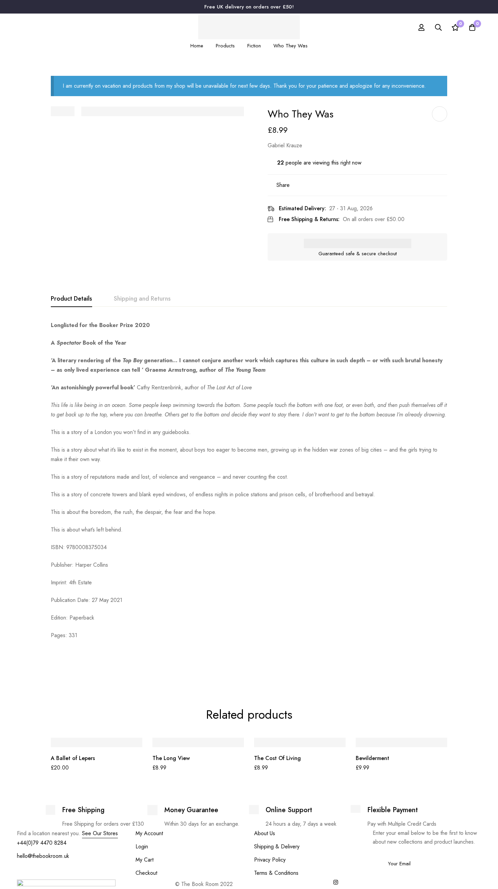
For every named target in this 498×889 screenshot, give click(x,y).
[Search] (438, 27)
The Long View (171, 758)
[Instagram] (335, 882)
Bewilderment (372, 758)
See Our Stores (100, 833)
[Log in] (421, 27)
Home (196, 45)
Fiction (254, 45)
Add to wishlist (439, 114)
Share (283, 185)
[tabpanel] (249, 498)
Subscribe (473, 854)
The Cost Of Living (277, 758)
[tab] (71, 298)
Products (225, 45)
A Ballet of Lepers (73, 758)
